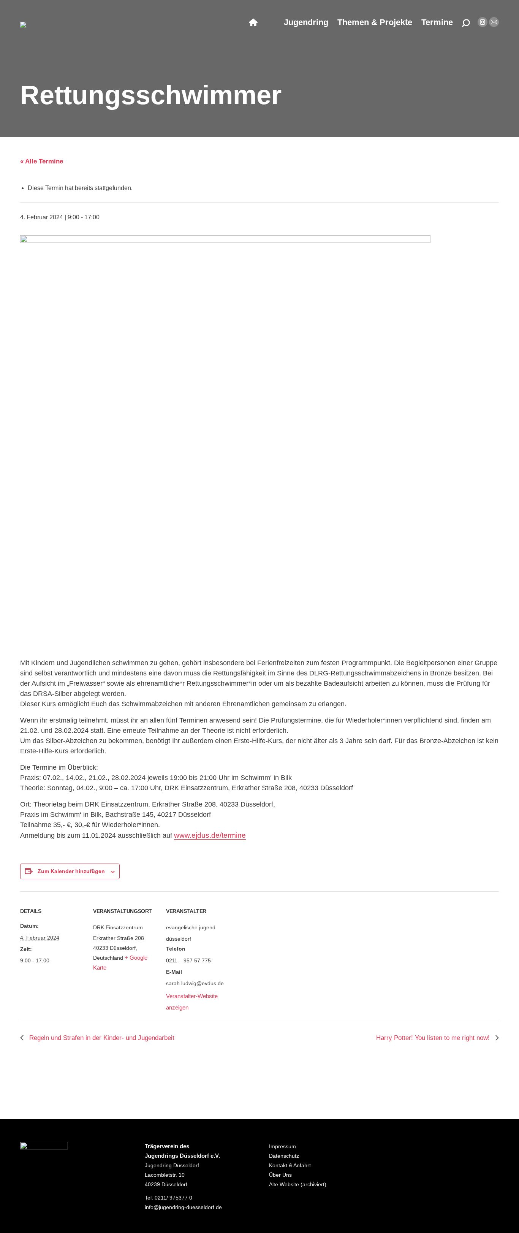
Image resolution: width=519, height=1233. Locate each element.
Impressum (282, 1146)
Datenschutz (284, 1156)
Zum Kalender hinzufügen (71, 871)
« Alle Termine (41, 161)
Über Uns (280, 1175)
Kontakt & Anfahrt (290, 1165)
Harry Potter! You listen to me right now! (434, 1037)
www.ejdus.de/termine (210, 835)
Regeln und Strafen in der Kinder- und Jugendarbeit (100, 1037)
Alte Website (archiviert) (297, 1184)
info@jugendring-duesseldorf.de (183, 1207)
